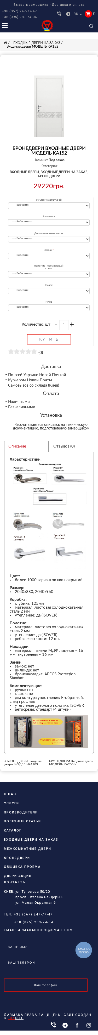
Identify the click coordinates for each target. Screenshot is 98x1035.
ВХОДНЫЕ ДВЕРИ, (25, 172)
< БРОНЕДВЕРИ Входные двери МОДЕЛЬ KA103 (23, 763)
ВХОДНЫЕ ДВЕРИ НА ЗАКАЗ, (64, 172)
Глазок (49, 285)
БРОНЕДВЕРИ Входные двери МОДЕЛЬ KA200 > (71, 763)
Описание (17, 446)
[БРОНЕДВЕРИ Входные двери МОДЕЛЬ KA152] (49, 106)
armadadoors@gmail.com (45, 930)
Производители (21, 812)
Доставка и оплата (68, 5)
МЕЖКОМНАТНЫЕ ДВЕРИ (27, 849)
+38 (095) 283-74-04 (19, 17)
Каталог (12, 830)
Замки (48, 250)
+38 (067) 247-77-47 (19, 11)
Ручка (48, 302)
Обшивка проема (22, 867)
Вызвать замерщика (31, 5)
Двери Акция (18, 876)
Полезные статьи (22, 821)
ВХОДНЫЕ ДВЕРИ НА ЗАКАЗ (36, 43)
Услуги (11, 803)
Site (16, 1018)
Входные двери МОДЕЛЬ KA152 (33, 46)
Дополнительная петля (48, 233)
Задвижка (49, 216)
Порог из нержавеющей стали (49, 267)
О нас (10, 794)
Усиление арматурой (49, 200)
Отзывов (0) (64, 446)
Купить (49, 339)
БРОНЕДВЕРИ (49, 176)
